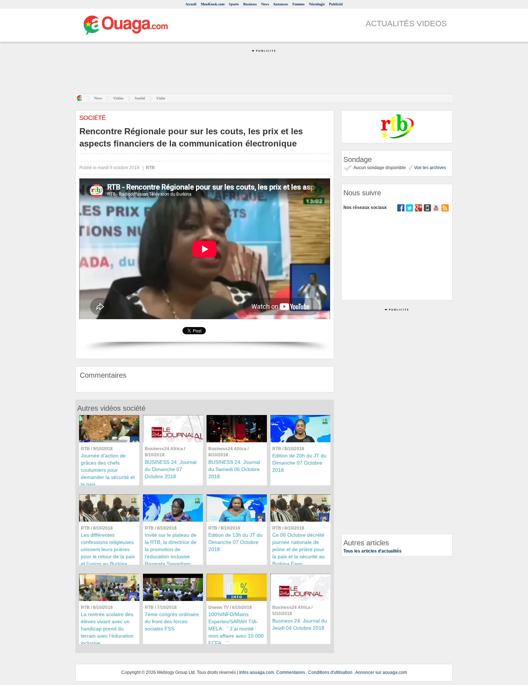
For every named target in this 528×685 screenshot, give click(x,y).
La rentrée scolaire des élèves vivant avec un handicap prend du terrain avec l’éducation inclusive (107, 628)
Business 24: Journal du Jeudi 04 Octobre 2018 (299, 624)
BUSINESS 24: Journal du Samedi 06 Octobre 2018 (234, 469)
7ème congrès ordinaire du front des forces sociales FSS (172, 621)
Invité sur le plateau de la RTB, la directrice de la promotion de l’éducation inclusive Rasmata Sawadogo (170, 549)
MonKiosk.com (212, 4)
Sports (234, 4)
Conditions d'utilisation (330, 672)
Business (250, 4)
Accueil (190, 4)
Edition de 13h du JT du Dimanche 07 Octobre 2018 (235, 542)
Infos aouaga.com (256, 672)
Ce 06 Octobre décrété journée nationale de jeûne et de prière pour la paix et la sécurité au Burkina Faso (298, 549)
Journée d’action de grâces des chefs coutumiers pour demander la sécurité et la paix (108, 470)
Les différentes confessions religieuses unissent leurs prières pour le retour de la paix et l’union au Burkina (108, 549)
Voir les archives (429, 167)
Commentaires (290, 672)
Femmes (298, 4)
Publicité (336, 4)
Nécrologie (317, 4)
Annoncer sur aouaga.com (381, 672)
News (265, 4)
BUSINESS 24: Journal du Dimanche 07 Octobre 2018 (170, 469)
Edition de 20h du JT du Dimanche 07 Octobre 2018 (299, 463)
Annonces (280, 4)
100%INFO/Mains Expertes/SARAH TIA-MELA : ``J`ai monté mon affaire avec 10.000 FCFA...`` (236, 628)
